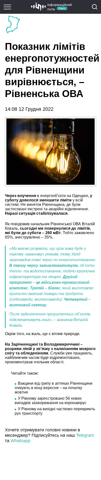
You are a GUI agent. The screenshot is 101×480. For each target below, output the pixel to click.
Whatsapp (20, 440)
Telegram (85, 435)
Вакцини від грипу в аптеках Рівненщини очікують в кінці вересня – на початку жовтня (53, 387)
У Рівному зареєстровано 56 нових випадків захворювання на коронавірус (51, 400)
